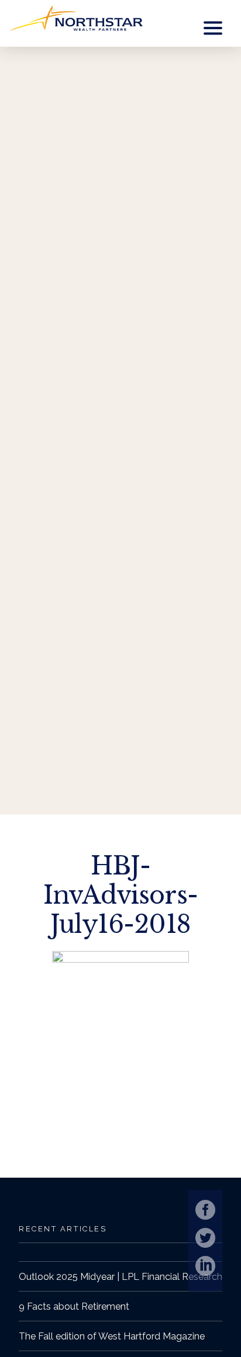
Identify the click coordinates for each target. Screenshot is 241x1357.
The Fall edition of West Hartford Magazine (112, 1336)
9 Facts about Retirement (74, 1306)
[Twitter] (205, 1238)
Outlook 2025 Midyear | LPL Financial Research (120, 1276)
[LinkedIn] (205, 1266)
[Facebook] (205, 1210)
